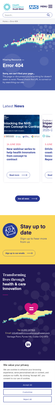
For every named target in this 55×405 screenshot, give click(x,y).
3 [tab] (29, 188)
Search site (27, 15)
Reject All (27, 399)
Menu (43, 6)
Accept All (27, 385)
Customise (27, 392)
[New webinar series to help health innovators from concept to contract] (22, 127)
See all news (23, 198)
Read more (14, 175)
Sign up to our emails (15, 253)
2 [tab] (26, 188)
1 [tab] (22, 188)
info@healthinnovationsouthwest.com (31, 332)
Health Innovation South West (14, 7)
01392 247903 (28, 329)
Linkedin (28, 344)
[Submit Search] (48, 15)
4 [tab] (33, 188)
